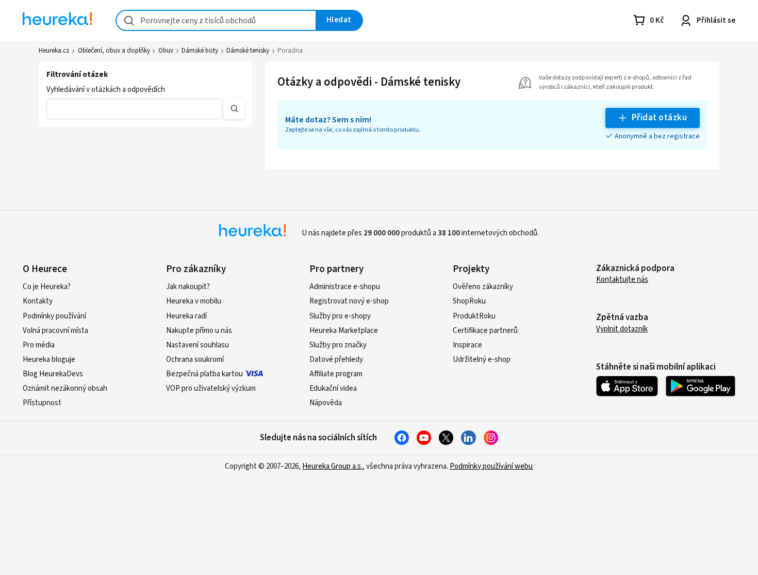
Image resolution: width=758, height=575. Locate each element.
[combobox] (216, 20)
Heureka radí (186, 316)
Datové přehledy (336, 359)
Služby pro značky (338, 345)
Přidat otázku (659, 117)
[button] (134, 109)
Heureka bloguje (49, 359)
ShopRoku (469, 301)
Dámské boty (200, 50)
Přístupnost (42, 402)
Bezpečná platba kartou (204, 374)
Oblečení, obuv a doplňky (114, 50)
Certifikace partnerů (485, 330)
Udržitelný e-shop (481, 359)
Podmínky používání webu (491, 466)
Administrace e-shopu (344, 286)
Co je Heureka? (47, 286)
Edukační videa (333, 388)
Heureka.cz (54, 50)
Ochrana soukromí (195, 359)
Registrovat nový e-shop (349, 301)
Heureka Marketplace (343, 330)
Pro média (39, 345)
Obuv (165, 50)
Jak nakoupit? (188, 286)
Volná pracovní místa (55, 330)
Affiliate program (335, 374)
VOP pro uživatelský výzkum (211, 388)
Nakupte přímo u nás (199, 330)
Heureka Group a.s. (332, 466)
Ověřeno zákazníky (483, 286)
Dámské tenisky (247, 50)
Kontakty (38, 301)
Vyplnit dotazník (622, 329)
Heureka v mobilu (193, 301)
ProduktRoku (474, 316)
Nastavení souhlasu (197, 345)
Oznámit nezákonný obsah (65, 388)
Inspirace (467, 345)
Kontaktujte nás (622, 279)
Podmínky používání (54, 316)
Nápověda (325, 402)
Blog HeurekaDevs (53, 374)
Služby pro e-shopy (340, 316)
